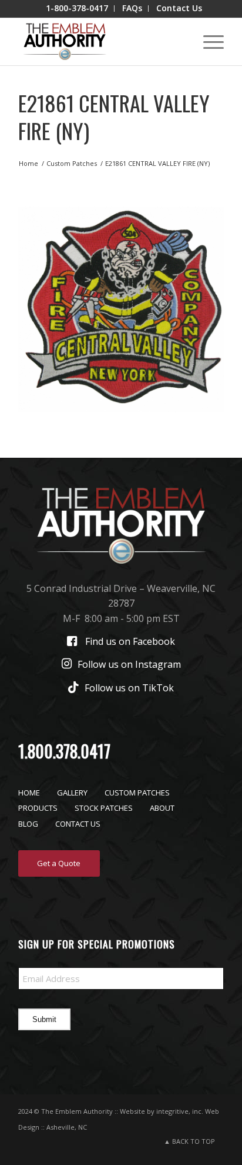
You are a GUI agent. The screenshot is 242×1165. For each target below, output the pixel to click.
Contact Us (77, 823)
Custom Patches (137, 792)
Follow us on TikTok (129, 687)
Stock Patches (104, 808)
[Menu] (207, 41)
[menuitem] (77, 8)
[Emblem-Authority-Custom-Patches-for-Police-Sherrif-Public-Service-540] (100, 41)
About (162, 808)
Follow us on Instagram (129, 664)
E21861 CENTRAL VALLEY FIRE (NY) (114, 116)
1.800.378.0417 (64, 751)
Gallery (72, 792)
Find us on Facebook (130, 641)
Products (38, 808)
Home (29, 792)
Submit (44, 1019)
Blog (28, 823)
